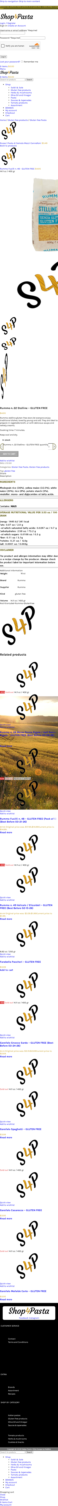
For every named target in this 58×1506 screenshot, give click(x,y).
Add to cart (9, 454)
